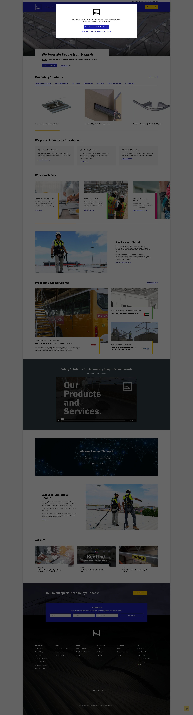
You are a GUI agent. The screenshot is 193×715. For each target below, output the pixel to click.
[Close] (134, 6)
